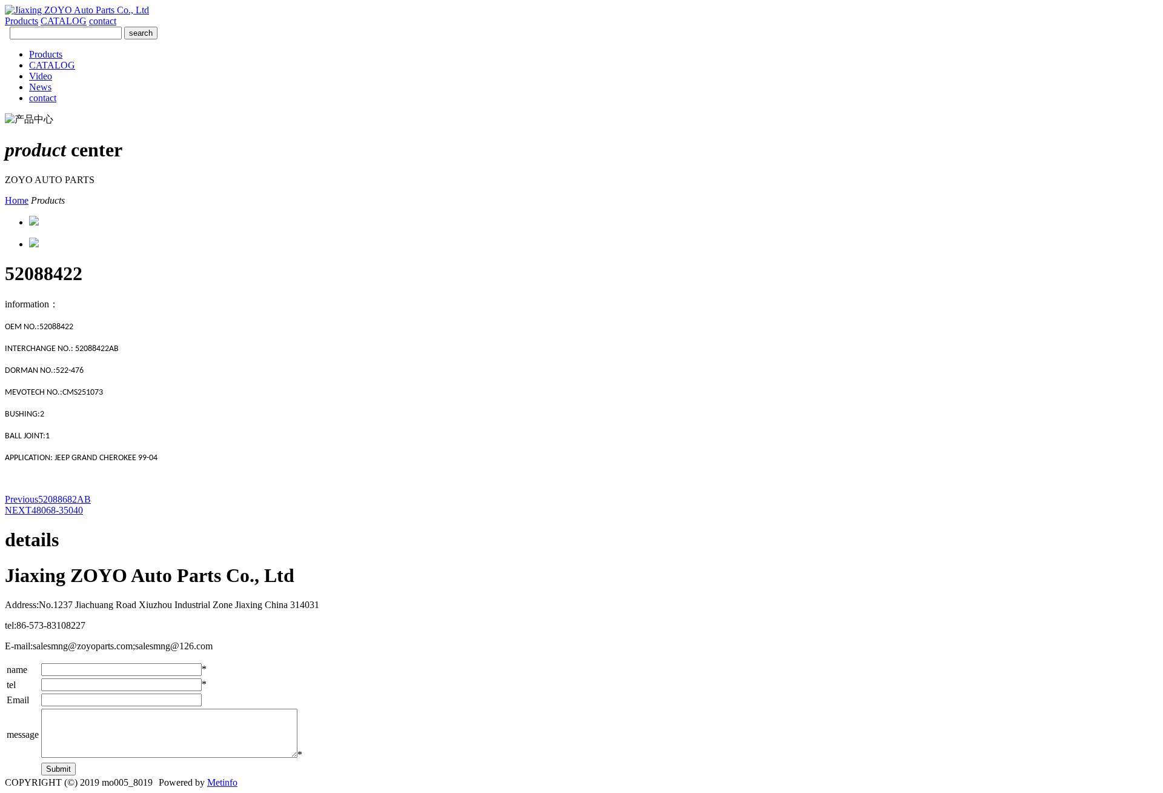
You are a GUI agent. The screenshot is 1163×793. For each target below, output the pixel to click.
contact (102, 21)
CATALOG (64, 21)
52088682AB (48, 499)
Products (21, 21)
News (40, 87)
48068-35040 (44, 510)
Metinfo (222, 782)
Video (40, 76)
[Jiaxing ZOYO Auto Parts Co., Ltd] (77, 10)
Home (16, 200)
